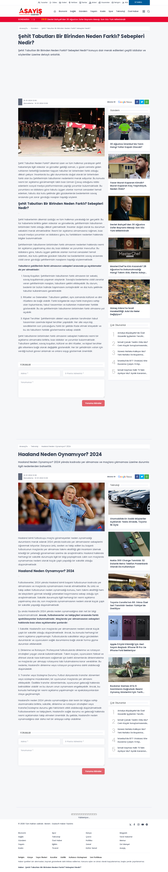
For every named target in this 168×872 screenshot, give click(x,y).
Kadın (103, 11)
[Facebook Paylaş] (137, 102)
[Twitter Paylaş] (142, 102)
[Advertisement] (86, 81)
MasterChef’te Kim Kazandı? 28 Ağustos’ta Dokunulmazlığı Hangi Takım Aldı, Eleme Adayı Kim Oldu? (94, 19)
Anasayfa (23, 28)
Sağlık (73, 11)
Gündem (83, 11)
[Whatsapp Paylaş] (146, 102)
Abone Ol (111, 102)
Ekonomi (63, 11)
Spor (111, 11)
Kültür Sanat (36, 814)
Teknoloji (120, 11)
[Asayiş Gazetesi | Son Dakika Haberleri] (30, 11)
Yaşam (93, 11)
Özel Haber (133, 11)
